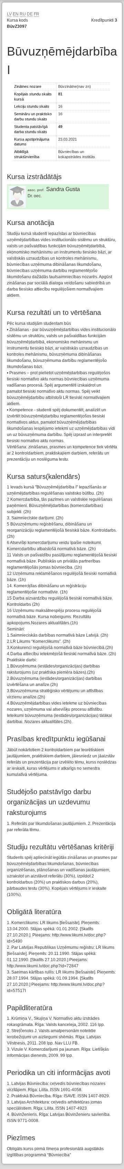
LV (9, 14)
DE (30, 14)
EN (16, 14)
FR (36, 14)
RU (23, 14)
